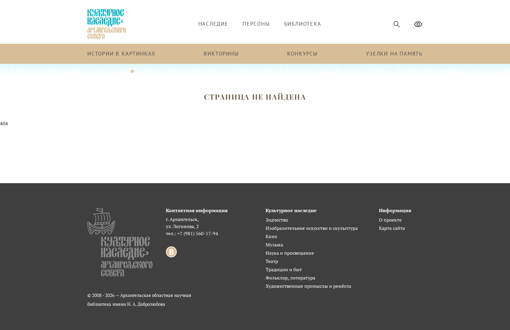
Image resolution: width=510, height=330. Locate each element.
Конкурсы (302, 53)
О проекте (390, 220)
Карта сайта (392, 228)
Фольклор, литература (290, 278)
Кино (271, 236)
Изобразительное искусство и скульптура (312, 228)
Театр (272, 261)
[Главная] (132, 71)
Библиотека (302, 23)
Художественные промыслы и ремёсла (308, 286)
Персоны (256, 23)
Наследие (213, 23)
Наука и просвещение (290, 253)
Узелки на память (394, 53)
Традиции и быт (284, 269)
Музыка (274, 245)
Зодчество (277, 220)
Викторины (221, 53)
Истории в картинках (121, 53)
